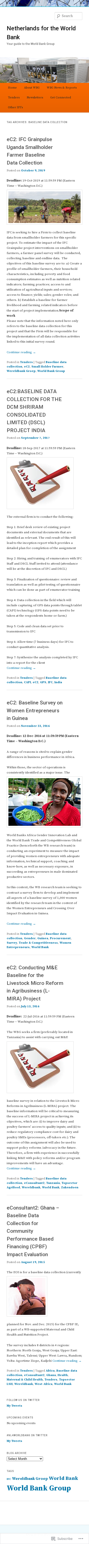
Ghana (51, 1375)
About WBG (32, 88)
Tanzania (53, 1183)
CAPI (27, 682)
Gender (30, 938)
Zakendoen (69, 1187)
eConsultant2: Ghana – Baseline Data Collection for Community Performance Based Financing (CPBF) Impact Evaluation (33, 1231)
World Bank (40, 947)
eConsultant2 (34, 1183)
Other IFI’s (15, 107)
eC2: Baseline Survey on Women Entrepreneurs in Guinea (35, 710)
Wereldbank (31, 1187)
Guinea (42, 938)
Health (63, 1375)
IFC (50, 682)
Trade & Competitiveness (38, 943)
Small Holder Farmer (47, 366)
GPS (43, 682)
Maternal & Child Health (25, 1379)
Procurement (60, 938)
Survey (12, 943)
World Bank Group (51, 371)
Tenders (14, 97)
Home (12, 88)
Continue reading (21, 352)
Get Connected (60, 97)
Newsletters (35, 97)
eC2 (27, 366)
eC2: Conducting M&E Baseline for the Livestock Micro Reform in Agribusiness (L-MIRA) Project (35, 983)
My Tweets (14, 1406)
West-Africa (43, 1384)
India (58, 682)
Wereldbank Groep (21, 371)
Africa (50, 1371)
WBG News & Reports (62, 88)
